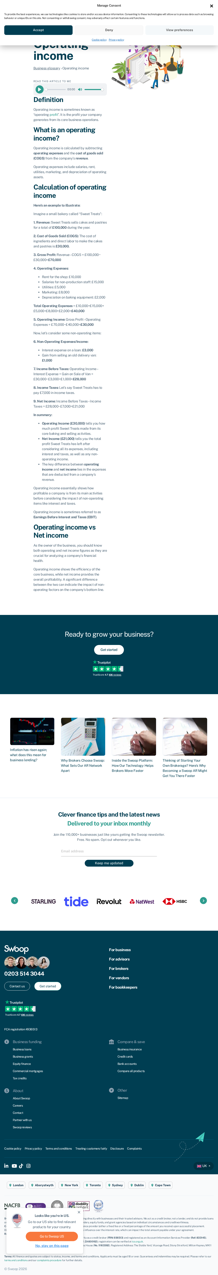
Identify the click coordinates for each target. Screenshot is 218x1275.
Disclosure (117, 1148)
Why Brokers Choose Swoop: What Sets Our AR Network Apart (83, 765)
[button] (211, 5)
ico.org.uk (137, 1241)
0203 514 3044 (24, 973)
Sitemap (123, 1098)
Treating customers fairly (91, 1148)
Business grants (23, 1056)
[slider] (55, 90)
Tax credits (20, 1078)
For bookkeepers (123, 987)
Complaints (134, 1148)
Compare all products (131, 1071)
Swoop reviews (22, 1127)
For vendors (119, 978)
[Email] (109, 851)
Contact (18, 1112)
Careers (18, 1105)
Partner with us (22, 1120)
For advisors (119, 959)
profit (54, 115)
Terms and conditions (58, 1148)
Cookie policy (99, 39)
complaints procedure (49, 1260)
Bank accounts (127, 1063)
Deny (109, 30)
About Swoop (21, 1098)
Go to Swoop (52, 1236)
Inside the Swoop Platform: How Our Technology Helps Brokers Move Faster (132, 765)
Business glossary (46, 68)
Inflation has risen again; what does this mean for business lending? (28, 755)
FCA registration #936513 (20, 1029)
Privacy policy (116, 39)
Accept (38, 30)
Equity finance (22, 1063)
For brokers (118, 968)
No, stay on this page (52, 1246)
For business (120, 950)
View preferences (179, 30)
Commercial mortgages (28, 1071)
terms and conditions (15, 1260)
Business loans (22, 1049)
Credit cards (125, 1056)
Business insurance (130, 1049)
